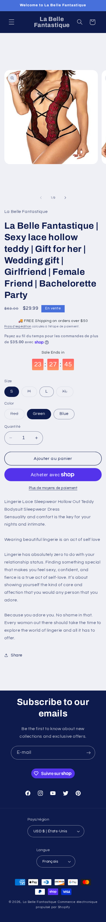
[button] (11, 22)
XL (67, 393)
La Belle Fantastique (40, 901)
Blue (64, 414)
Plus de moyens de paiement (53, 488)
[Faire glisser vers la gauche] (41, 198)
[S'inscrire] (88, 752)
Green (39, 414)
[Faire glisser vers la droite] (65, 198)
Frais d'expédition (17, 326)
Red (17, 415)
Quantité (12, 427)
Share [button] (16, 655)
